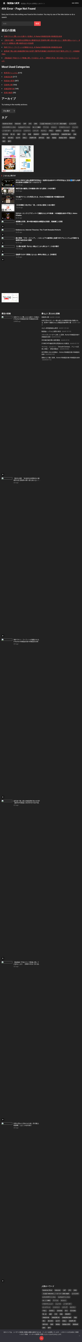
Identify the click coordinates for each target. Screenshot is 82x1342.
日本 (24, 134)
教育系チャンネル (11, 73)
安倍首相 (66, 130)
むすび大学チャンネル (9, 127)
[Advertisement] (41, 23)
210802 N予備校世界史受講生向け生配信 (55, 343)
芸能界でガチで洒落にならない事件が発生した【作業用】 (36, 254)
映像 (29, 134)
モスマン (43, 130)
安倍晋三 (58, 130)
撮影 (18, 134)
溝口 (4, 138)
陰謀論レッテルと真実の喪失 (51, 331)
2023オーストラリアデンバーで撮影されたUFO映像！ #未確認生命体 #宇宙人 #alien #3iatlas (46, 214)
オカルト (53, 127)
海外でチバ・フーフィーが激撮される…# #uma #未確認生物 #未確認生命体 (33, 47)
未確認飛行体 (9, 89)
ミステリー (27, 130)
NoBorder (18, 123)
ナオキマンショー (64, 127)
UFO (30, 123)
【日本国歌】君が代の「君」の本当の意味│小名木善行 (35, 205)
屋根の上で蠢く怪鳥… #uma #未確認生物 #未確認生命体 (61, 357)
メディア (35, 130)
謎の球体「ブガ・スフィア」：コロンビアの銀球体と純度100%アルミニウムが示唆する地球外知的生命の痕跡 (47, 239)
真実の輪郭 (8, 93)
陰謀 (48, 138)
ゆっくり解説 (36, 127)
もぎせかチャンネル (24, 127)
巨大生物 (5, 134)
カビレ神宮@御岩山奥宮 (50, 328)
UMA (35, 123)
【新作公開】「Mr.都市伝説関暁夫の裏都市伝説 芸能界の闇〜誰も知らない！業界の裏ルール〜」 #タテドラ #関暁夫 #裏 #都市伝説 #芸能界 (27, 479)
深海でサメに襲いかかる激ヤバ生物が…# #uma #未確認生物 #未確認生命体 (27, 318)
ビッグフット (17, 130)
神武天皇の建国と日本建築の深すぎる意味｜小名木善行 (36, 188)
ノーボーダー (6, 130)
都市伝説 (41, 138)
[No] (79, 1336)
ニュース (75, 127)
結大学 (18, 138)
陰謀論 (54, 138)
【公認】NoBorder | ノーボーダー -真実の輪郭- (53, 123)
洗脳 (74, 134)
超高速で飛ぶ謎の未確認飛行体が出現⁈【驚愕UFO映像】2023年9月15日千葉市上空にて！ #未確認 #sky (27, 802)
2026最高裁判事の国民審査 (51, 340)
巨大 (73, 130)
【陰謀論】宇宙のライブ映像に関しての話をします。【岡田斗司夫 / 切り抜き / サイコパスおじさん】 (27, 963)
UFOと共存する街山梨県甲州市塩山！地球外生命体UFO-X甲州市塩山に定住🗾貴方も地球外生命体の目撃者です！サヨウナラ (48, 181)
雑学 (4, 141)
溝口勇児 (10, 138)
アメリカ (45, 127)
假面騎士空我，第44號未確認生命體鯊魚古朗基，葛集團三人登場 (39, 221)
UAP (24, 123)
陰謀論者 (72, 138)
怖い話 (13, 134)
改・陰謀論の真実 (11, 3)
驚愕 (9, 141)
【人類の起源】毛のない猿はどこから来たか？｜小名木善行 (37, 246)
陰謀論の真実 (9, 81)
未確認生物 (8, 77)
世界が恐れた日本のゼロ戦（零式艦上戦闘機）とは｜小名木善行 (26, 1124)
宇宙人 (51, 130)
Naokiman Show (7, 123)
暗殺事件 (36, 134)
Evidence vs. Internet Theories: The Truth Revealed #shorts (38, 230)
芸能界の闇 (8, 85)
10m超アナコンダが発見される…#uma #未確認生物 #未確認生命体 (40, 197)
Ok (41, 1338)
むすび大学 (72, 123)
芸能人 (25, 138)
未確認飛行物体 (66, 134)
